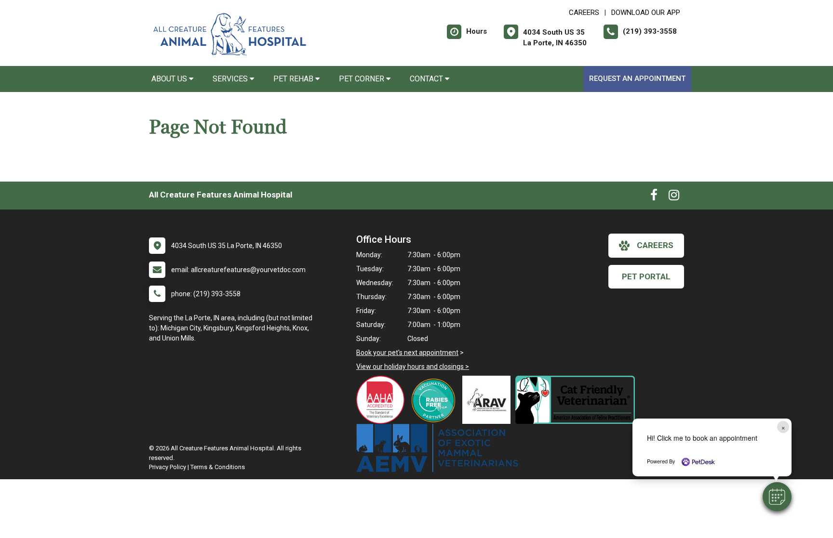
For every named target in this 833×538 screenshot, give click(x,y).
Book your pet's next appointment (407, 352)
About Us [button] (170, 78)
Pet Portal (646, 276)
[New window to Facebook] (653, 197)
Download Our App (645, 12)
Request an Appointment (637, 78)
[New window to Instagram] (674, 197)
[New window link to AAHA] (382, 400)
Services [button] (231, 78)
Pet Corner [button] (362, 78)
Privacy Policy (167, 467)
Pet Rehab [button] (294, 78)
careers (655, 245)
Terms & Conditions (217, 467)
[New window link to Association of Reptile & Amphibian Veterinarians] (488, 400)
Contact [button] (427, 78)
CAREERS (584, 12)
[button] (777, 496)
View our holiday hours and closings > (412, 366)
